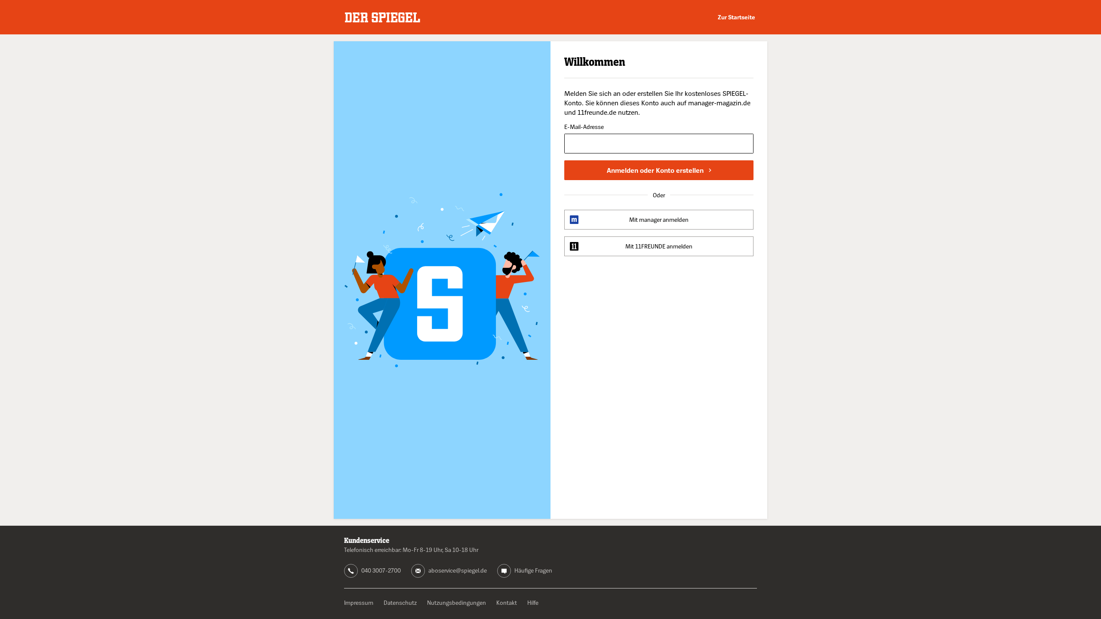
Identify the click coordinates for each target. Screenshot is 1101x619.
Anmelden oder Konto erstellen (655, 170)
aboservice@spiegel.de (457, 570)
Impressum (358, 602)
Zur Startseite (736, 17)
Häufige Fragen (533, 570)
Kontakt (506, 602)
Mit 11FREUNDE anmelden (658, 246)
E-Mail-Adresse (584, 127)
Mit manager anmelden (659, 219)
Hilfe (532, 602)
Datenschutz (400, 602)
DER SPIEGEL (382, 17)
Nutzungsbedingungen (456, 602)
